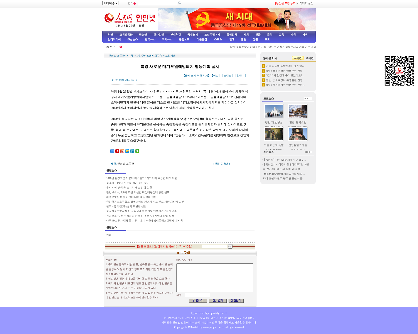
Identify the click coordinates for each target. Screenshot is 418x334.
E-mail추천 (185, 246)
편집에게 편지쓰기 (165, 246)
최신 (110, 34)
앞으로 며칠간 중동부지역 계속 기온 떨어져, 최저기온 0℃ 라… (301, 46)
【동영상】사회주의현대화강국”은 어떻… (287, 164)
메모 (215, 75)
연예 (231, 39)
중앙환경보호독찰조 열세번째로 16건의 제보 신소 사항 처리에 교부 (145, 201)
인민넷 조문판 (116, 55)
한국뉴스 (150, 39)
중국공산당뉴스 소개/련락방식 (217, 317)
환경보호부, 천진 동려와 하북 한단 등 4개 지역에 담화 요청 (140, 215)
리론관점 (202, 39)
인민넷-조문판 (125, 163)
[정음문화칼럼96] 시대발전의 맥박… (284, 173)
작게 (205, 75)
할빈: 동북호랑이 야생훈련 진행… (285, 80)
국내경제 (192, 34)
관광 (243, 39)
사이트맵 (242, 317)
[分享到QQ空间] (127, 151)
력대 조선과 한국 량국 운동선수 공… (284, 178)
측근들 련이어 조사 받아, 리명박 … (283, 169)
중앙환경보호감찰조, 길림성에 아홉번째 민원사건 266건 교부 (141, 211)
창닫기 (240, 75)
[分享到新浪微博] (122, 151)
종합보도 (184, 39)
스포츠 (218, 39)
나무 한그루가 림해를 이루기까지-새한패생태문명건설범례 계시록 (144, 220)
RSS (251, 317)
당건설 (143, 34)
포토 (267, 39)
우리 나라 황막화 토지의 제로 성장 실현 (129, 187)
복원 (199, 75)
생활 (255, 39)
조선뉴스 (132, 39)
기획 (305, 34)
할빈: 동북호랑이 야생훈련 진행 (244, 46)
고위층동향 (126, 34)
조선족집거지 (212, 34)
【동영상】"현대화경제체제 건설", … (284, 159)
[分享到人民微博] (117, 151)
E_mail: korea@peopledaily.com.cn (209, 313)
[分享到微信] (137, 151)
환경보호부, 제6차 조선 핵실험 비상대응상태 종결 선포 (138, 192)
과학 (293, 34)
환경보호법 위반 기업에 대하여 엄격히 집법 (131, 197)
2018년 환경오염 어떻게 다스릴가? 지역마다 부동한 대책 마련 (141, 178)
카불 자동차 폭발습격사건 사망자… (286, 66)
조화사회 (170, 55)
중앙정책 (232, 34)
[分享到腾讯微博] (132, 151)
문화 (269, 34)
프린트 (227, 75)
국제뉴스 (167, 39)
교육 (281, 34)
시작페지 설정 (305, 3)
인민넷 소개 (191, 317)
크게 (193, 75)
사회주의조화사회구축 (149, 55)
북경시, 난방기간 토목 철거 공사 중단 (127, 182)
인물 (258, 34)
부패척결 (175, 34)
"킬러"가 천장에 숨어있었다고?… (285, 75)
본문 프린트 (145, 246)
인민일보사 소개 (173, 317)
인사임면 (158, 34)
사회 (246, 34)
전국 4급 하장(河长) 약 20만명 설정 (126, 206)
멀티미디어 (114, 39)
